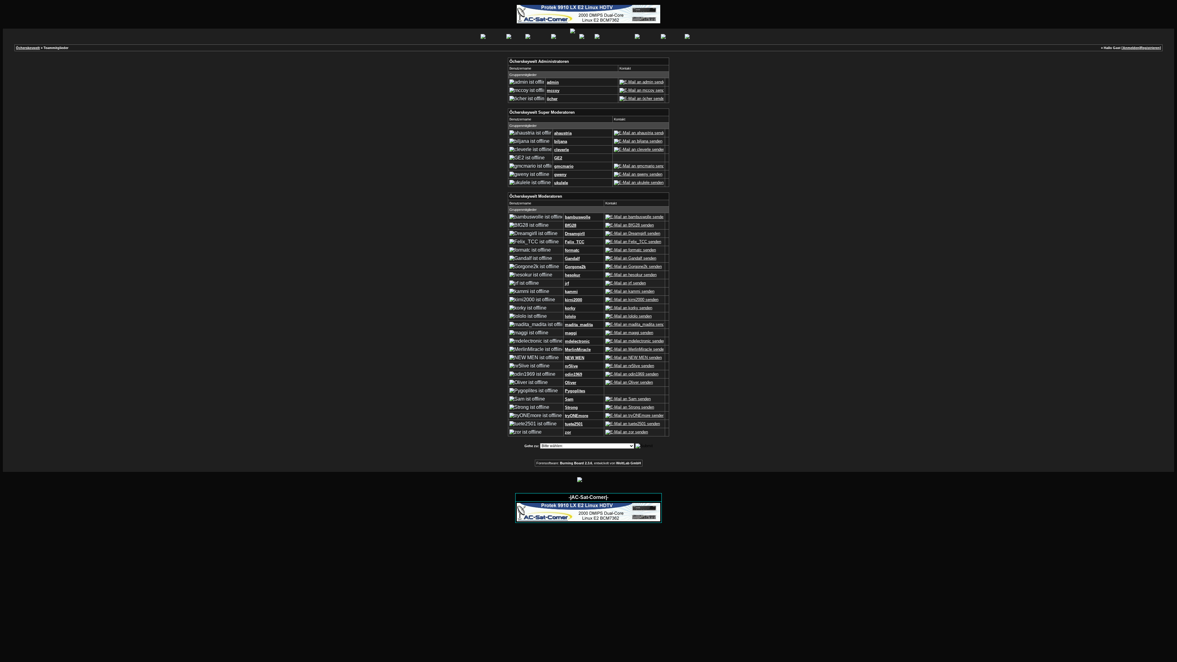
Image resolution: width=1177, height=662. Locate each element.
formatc (572, 250)
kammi (571, 291)
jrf (567, 283)
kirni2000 (573, 300)
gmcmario (563, 166)
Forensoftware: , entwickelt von (588, 463)
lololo (570, 316)
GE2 (558, 158)
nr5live (571, 366)
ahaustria (563, 133)
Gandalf (572, 258)
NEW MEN (574, 358)
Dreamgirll (575, 233)
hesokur (572, 275)
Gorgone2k (575, 266)
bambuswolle (577, 217)
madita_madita (579, 324)
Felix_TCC (574, 242)
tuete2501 (574, 424)
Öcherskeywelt (28, 48)
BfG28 (570, 225)
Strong (571, 407)
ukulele (561, 183)
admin (553, 82)
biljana (560, 141)
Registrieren (1150, 48)
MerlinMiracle (578, 349)
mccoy (553, 90)
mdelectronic (577, 341)
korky (570, 308)
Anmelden (1131, 48)
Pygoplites (575, 391)
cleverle (561, 149)
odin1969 (573, 374)
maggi (571, 333)
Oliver (570, 382)
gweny (560, 174)
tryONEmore (576, 415)
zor (568, 432)
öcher (552, 99)
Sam (569, 399)
